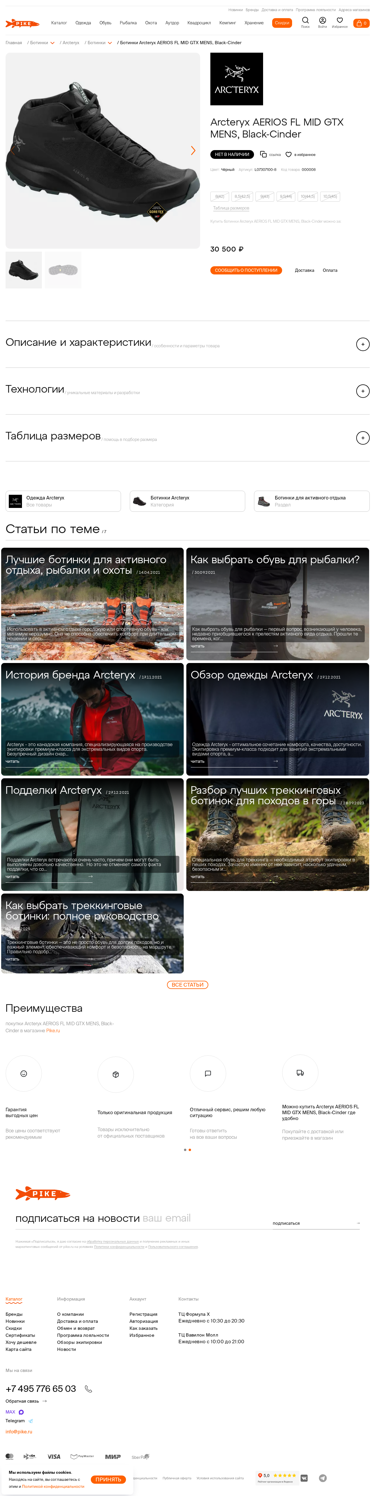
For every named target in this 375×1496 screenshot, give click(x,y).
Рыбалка (128, 22)
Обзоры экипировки (79, 1342)
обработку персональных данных (113, 1241)
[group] (103, 151)
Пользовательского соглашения (173, 1246)
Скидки (282, 22)
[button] (193, 150)
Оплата (330, 270)
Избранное (141, 1335)
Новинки (236, 10)
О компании (70, 1314)
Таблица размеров (231, 208)
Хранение (254, 22)
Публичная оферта (177, 1478)
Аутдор (172, 22)
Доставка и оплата (277, 10)
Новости (66, 1349)
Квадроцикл (199, 22)
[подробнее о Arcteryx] (236, 79)
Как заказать (143, 1328)
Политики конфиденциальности (119, 1246)
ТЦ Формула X (194, 1314)
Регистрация (143, 1314)
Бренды (252, 10)
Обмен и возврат (76, 1328)
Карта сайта (19, 1349)
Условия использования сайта (220, 1478)
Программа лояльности (316, 10)
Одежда (83, 22)
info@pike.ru (19, 1431)
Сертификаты (20, 1335)
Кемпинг (227, 22)
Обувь (105, 22)
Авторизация (143, 1321)
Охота (151, 22)
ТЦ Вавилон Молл (198, 1334)
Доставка (304, 270)
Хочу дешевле (21, 1342)
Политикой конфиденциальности (53, 1486)
